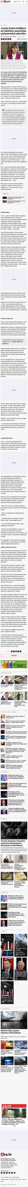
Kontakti (2, 1181)
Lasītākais (5, 772)
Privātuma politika (15, 1177)
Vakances (24, 1179)
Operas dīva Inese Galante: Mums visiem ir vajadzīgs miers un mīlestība (15, 727)
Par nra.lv (2, 1177)
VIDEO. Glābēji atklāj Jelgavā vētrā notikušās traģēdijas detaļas (7, 1052)
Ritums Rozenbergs (5, 36)
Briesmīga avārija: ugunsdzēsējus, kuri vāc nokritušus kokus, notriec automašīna (16, 198)
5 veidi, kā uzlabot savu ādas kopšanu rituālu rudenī (13, 756)
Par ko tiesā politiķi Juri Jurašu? (7, 685)
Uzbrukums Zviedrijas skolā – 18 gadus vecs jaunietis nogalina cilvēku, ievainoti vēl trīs (7, 1068)
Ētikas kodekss (18, 1179)
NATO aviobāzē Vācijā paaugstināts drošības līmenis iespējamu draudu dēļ (15, 738)
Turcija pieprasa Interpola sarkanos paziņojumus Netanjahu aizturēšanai (13, 843)
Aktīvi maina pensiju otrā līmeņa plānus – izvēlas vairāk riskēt (15, 721)
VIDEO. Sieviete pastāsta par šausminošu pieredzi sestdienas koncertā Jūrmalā (17, 785)
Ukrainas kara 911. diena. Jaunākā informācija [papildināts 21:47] (15, 761)
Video (3, 931)
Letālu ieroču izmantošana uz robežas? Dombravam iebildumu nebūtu (7, 866)
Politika (5, 25)
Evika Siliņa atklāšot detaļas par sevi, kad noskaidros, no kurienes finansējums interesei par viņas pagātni (15, 750)
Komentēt (14, 655)
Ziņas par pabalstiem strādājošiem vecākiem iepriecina (7, 883)
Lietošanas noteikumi (5, 1179)
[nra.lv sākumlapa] (7, 1)
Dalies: (8, 651)
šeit (8, 343)
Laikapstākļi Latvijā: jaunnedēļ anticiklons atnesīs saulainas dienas (20, 1052)
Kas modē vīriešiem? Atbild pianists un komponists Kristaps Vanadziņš (16, 732)
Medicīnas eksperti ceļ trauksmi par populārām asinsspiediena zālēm (16, 776)
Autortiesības (12, 1179)
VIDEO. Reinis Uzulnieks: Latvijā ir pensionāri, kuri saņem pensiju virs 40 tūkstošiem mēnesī (16, 802)
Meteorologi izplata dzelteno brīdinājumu (11, 1031)
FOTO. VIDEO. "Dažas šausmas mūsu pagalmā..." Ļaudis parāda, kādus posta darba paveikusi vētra (20, 1069)
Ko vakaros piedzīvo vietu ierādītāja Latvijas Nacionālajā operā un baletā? (16, 744)
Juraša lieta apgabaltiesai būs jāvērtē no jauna (6, 702)
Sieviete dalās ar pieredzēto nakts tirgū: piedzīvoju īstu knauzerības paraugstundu (16, 201)
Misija (10, 1177)
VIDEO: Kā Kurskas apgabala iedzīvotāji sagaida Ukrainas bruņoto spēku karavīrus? (14, 767)
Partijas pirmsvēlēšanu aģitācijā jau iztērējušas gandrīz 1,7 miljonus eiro (20, 866)
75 (11, 752)
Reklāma (6, 1177)
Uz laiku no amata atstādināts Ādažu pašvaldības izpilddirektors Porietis (19, 884)
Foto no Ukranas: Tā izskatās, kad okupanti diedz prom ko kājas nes (20, 687)
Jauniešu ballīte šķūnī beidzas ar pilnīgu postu (15, 717)
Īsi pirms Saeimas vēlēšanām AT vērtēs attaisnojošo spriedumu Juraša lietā (20, 703)
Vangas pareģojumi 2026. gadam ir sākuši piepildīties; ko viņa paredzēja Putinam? (17, 810)
